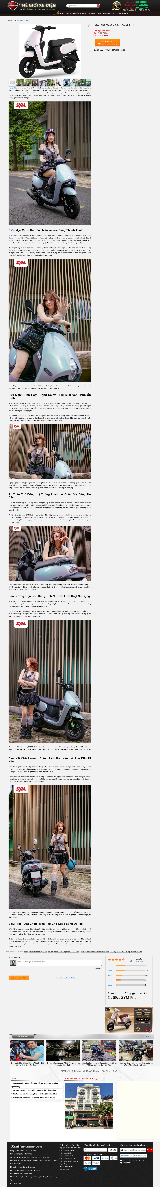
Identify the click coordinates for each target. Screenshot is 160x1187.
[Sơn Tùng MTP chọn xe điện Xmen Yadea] (135, 1050)
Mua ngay (107, 42)
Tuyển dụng (63, 1164)
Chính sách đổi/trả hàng (67, 1158)
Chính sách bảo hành (66, 1156)
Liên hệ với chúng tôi (66, 1166)
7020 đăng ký (141, 1155)
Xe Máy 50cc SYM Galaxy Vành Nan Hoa (126, 952)
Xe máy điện (64, 13)
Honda (28, 20)
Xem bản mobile (65, 1169)
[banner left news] (129, 1020)
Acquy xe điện (122, 13)
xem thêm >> (145, 1036)
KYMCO (113, 13)
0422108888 (17, 1164)
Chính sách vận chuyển (67, 1150)
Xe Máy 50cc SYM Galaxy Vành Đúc (95, 952)
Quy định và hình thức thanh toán (70, 1148)
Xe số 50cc (92, 13)
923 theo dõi (127, 1155)
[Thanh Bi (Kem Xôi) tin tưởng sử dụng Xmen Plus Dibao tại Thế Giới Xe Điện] (99, 1050)
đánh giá (140, 961)
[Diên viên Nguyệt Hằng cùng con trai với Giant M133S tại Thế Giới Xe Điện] (27, 1050)
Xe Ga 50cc (83, 13)
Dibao (104, 13)
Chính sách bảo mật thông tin (69, 1161)
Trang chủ (11, 20)
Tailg (99, 13)
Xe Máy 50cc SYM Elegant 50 (35, 952)
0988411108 (17, 1183)
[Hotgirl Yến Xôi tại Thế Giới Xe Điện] (63, 1050)
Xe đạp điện (74, 13)
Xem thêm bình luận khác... (66, 978)
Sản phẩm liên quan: (14, 952)
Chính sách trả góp (66, 1153)
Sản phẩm (20, 20)
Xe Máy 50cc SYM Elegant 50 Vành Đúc (63, 952)
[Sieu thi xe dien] (31, 5)
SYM (108, 13)
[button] (89, 26)
